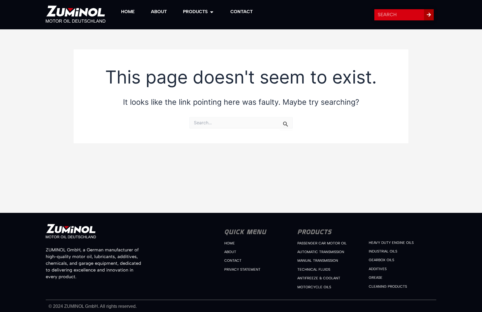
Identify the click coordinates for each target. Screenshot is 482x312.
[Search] (429, 14)
